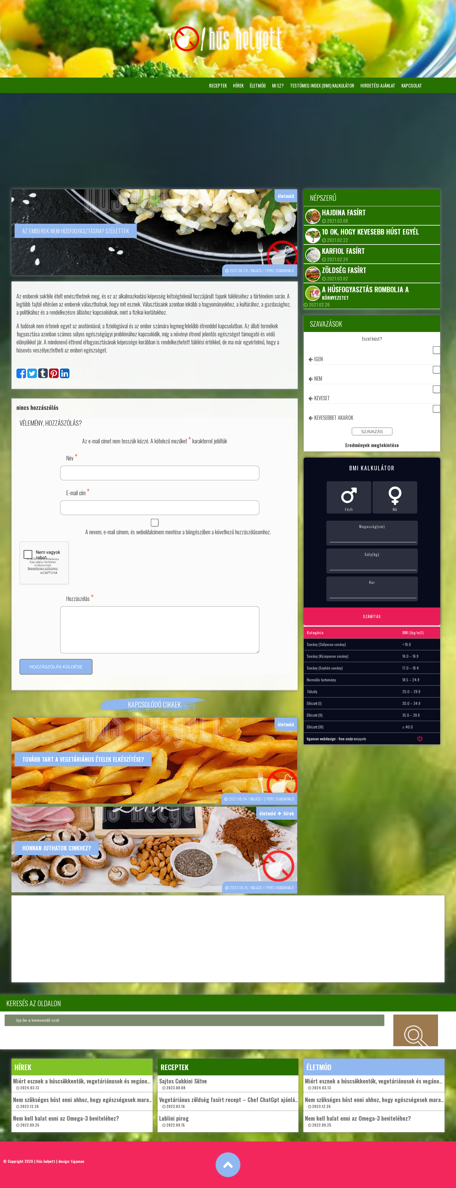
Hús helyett (45, 1161)
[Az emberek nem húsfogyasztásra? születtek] (21, 375)
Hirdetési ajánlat (377, 85)
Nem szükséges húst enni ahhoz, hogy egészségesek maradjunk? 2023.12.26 (88, 1102)
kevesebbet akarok (333, 417)
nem (318, 378)
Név (72, 457)
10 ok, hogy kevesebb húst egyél (370, 231)
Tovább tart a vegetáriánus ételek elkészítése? (83, 759)
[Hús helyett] (228, 52)
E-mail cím (78, 491)
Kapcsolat (411, 85)
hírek (238, 85)
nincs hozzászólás (37, 407)
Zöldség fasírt (344, 270)
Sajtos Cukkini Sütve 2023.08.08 (183, 1083)
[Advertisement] (228, 139)
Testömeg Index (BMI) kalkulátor (322, 85)
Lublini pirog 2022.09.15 (174, 1120)
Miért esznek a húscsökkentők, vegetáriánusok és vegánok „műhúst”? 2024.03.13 (94, 1083)
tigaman (77, 1161)
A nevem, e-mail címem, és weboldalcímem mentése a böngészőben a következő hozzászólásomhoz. (178, 532)
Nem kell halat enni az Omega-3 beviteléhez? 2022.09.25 (66, 1120)
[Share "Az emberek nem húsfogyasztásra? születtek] (64, 375)
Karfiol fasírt (343, 251)
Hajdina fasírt (344, 212)
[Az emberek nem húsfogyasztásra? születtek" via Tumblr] (43, 375)
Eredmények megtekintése (372, 445)
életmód (258, 85)
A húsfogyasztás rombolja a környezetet (365, 292)
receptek (218, 85)
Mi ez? (278, 85)
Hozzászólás (80, 597)
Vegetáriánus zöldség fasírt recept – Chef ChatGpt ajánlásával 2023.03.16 (233, 1102)
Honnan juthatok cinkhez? (56, 848)
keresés (415, 1030)
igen (318, 359)
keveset (322, 398)
